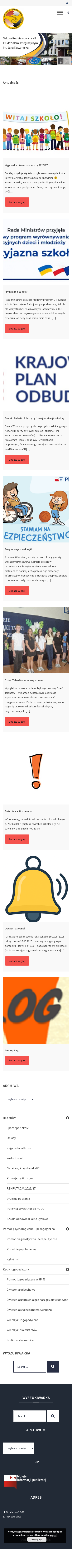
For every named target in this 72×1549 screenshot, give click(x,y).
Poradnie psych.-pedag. (22, 1249)
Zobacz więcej (17, 202)
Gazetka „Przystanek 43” (23, 1168)
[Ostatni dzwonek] (36, 888)
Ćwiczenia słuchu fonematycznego (29, 1310)
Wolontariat (15, 1158)
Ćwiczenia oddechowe (21, 1289)
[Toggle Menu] (60, 12)
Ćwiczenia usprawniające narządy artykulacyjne (37, 1300)
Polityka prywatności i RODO (26, 1208)
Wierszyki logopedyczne (22, 1320)
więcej (53, 1535)
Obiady (11, 1138)
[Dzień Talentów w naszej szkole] (36, 640)
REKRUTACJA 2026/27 (21, 1188)
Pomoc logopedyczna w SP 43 (26, 1279)
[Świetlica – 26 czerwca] (36, 771)
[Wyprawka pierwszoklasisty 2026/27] (36, 125)
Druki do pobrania (18, 1198)
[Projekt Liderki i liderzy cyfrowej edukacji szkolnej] (36, 378)
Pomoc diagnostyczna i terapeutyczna (32, 1239)
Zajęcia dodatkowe (19, 1148)
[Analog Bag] (36, 1010)
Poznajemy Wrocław (20, 1178)
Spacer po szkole (18, 1128)
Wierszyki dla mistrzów (22, 1330)
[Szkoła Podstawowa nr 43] (13, 18)
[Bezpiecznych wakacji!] (36, 509)
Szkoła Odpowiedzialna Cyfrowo (28, 1219)
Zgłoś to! (12, 1259)
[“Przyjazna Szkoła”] (36, 252)
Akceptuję (36, 1539)
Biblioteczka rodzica (20, 1340)
